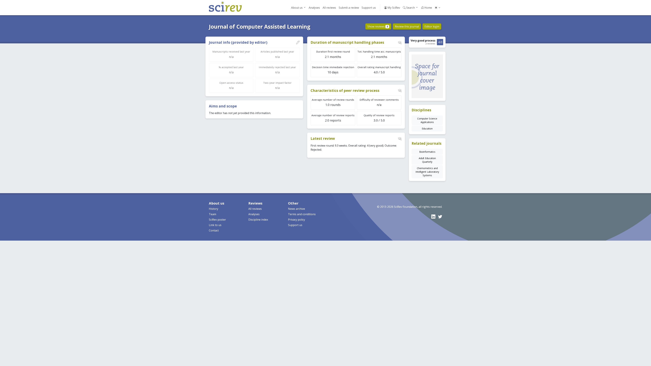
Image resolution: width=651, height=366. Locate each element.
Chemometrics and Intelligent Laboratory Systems (427, 172)
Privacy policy (296, 219)
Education (427, 128)
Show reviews (377, 26)
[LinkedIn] (433, 216)
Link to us (215, 225)
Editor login (432, 26)
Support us (369, 7)
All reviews (329, 7)
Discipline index (258, 219)
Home (428, 7)
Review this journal (407, 26)
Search (410, 7)
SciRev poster (217, 219)
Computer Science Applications (427, 120)
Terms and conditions (302, 214)
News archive (296, 209)
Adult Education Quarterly (427, 160)
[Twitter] (440, 216)
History (213, 209)
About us (297, 7)
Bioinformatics (427, 151)
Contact (214, 230)
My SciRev (393, 7)
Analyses (314, 7)
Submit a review (349, 7)
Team (212, 214)
